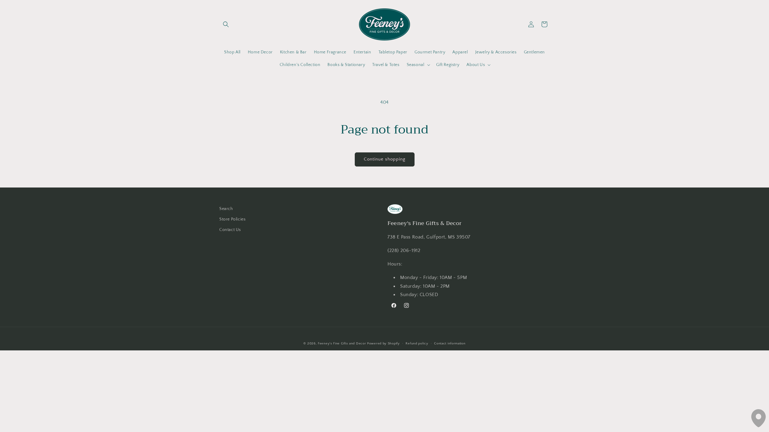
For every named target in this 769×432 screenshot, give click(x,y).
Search (226, 208)
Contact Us (230, 229)
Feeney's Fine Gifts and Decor (342, 343)
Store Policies (232, 219)
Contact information (449, 343)
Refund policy (417, 343)
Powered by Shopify (383, 343)
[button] (226, 24)
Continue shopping (385, 159)
